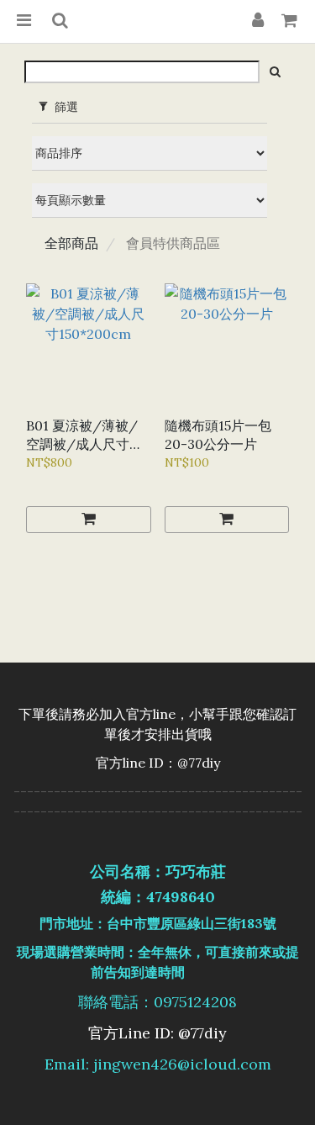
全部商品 (71, 243)
